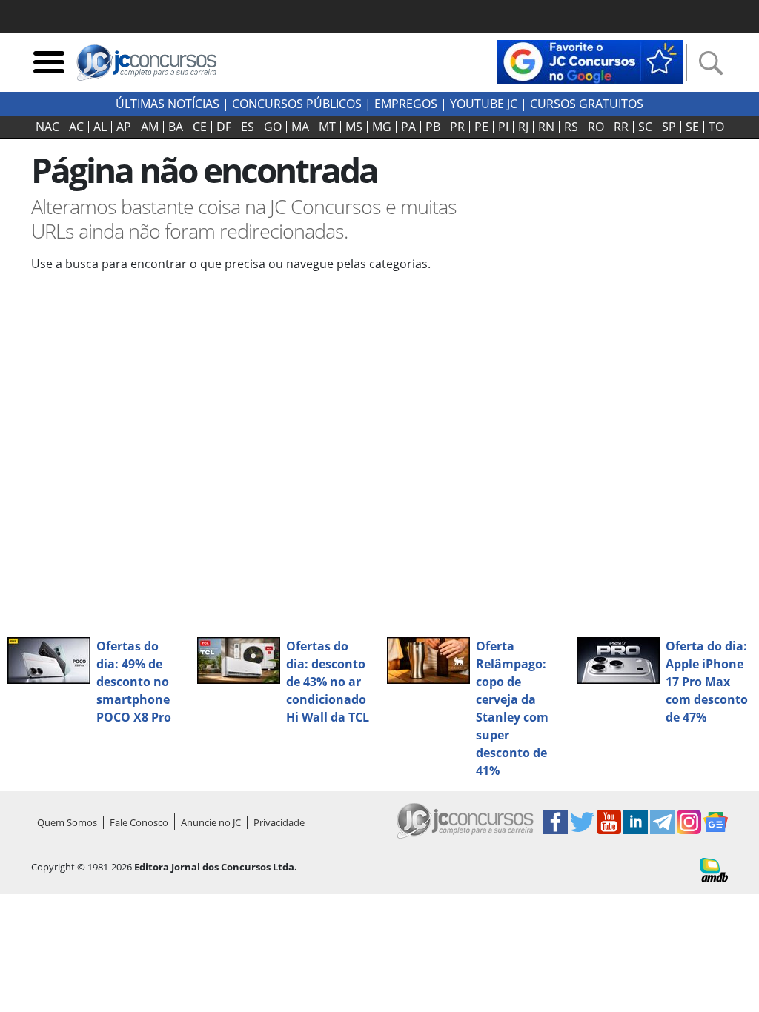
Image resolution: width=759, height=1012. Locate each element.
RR (621, 127)
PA (408, 127)
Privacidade (279, 822)
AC (76, 127)
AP (123, 127)
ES (247, 127)
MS (353, 127)
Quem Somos (67, 822)
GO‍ (273, 127)
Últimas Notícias (167, 104)
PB (432, 127)
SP (669, 127)
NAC (47, 127)
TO (716, 127)
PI (503, 127)
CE (200, 127)
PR (457, 127)
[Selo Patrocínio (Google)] (590, 61)
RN (546, 127)
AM (150, 127)
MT (327, 127)
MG (381, 127)
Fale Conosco (139, 822)
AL (100, 127)
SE (692, 127)
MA (300, 127)
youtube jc (483, 104)
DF (223, 127)
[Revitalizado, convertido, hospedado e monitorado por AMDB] (714, 869)
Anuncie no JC (211, 822)
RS (571, 127)
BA (175, 127)
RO (596, 127)
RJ (523, 127)
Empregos (405, 104)
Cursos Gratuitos (586, 104)
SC (645, 127)
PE (481, 127)
